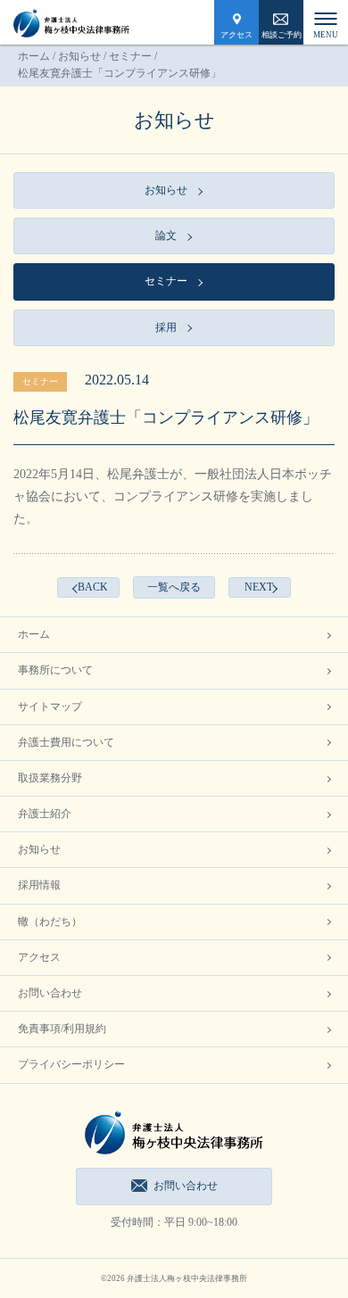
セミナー (130, 56)
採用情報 (39, 885)
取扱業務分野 (50, 778)
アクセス (236, 34)
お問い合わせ (50, 993)
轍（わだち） (50, 921)
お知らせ (79, 56)
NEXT (258, 587)
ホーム (34, 56)
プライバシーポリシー (71, 1064)
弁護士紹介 (44, 813)
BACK (93, 587)
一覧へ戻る (174, 587)
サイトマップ (50, 706)
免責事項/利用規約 (62, 1028)
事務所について (55, 670)
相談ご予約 (281, 34)
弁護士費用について (66, 742)
